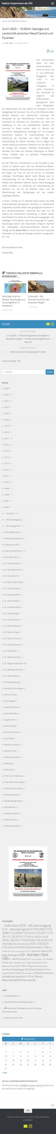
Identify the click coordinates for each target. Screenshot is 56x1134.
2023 (6, 407)
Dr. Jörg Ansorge (11, 613)
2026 (6, 388)
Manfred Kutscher (12, 744)
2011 (6, 476)
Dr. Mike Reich (10, 651)
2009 (6, 488)
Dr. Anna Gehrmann (12, 569)
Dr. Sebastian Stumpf (13, 669)
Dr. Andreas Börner (12, 563)
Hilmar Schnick (10, 694)
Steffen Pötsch (10, 820)
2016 (6, 444)
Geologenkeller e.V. (12, 996)
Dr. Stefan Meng (11, 676)
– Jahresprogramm (12, 526)
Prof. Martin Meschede (14, 782)
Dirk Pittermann (11, 557)
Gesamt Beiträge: (9, 361)
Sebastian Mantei (11, 813)
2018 (6, 432)
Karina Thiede (10, 726)
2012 (6, 469)
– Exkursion (9, 513)
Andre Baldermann (12, 532)
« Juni (4, 1072)
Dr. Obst (9, 43)
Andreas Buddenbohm (14, 538)
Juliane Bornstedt (11, 707)
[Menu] (52, 3)
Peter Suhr (9, 770)
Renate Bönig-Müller (13, 801)
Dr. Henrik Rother (11, 601)
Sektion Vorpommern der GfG (17, 3)
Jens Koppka (9, 701)
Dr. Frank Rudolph (12, 588)
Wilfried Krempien (12, 826)
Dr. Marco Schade (11, 632)
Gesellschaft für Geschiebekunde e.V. (20, 1002)
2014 (6, 457)
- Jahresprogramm (23, 929)
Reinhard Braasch (11, 795)
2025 (6, 394)
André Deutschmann (13, 551)
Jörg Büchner (9, 719)
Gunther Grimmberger (13, 688)
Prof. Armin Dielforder (13, 776)
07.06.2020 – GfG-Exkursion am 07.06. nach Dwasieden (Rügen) (38, 299)
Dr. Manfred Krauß (17, 21)
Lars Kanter (9, 738)
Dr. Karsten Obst (11, 619)
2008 (6, 494)
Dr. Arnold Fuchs (11, 576)
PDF (52, 51)
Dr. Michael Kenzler (12, 644)
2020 (4, 21)
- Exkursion (14, 925)
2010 (6, 482)
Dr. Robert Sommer (12, 657)
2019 (6, 426)
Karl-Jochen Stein (11, 732)
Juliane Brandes (11, 713)
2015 (6, 451)
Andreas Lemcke (11, 544)
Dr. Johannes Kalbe (12, 607)
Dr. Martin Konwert (12, 638)
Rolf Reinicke (9, 807)
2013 (6, 463)
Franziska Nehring (12, 682)
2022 (6, 413)
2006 (6, 507)
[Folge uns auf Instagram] (52, 324)
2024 (6, 401)
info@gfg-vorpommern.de (31, 1085)
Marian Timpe (10, 751)
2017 (6, 438)
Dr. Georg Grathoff (12, 594)
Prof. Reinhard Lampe (13, 788)
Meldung (8, 763)
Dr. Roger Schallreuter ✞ (14, 663)
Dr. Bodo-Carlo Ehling (13, 582)
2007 (6, 501)
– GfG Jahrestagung (12, 519)
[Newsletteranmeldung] (48, 324)
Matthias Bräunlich (12, 757)
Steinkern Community (13, 1018)
